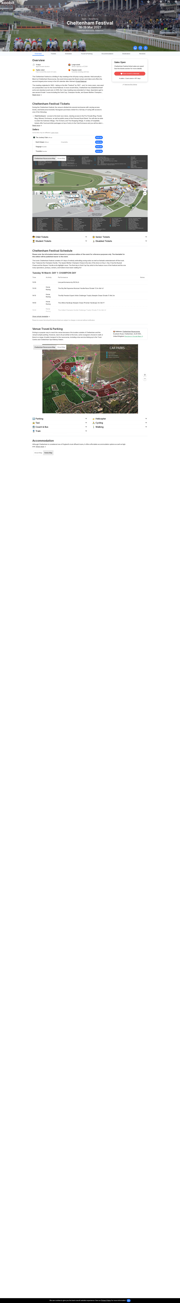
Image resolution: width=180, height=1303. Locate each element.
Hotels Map (48, 453)
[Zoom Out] (145, 193)
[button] (60, 237)
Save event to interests (131, 74)
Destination (126, 54)
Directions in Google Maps (133, 336)
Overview (38, 54)
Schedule (68, 54)
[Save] (140, 48)
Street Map (61, 158)
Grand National (81, 81)
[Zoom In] (145, 189)
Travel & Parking (86, 54)
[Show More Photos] (135, 48)
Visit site (99, 137)
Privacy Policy (106, 1300)
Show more (40, 447)
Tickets (53, 54)
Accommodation (107, 54)
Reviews (142, 54)
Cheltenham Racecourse (131, 331)
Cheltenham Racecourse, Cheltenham (90, 31)
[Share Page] (145, 48)
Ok (129, 1301)
